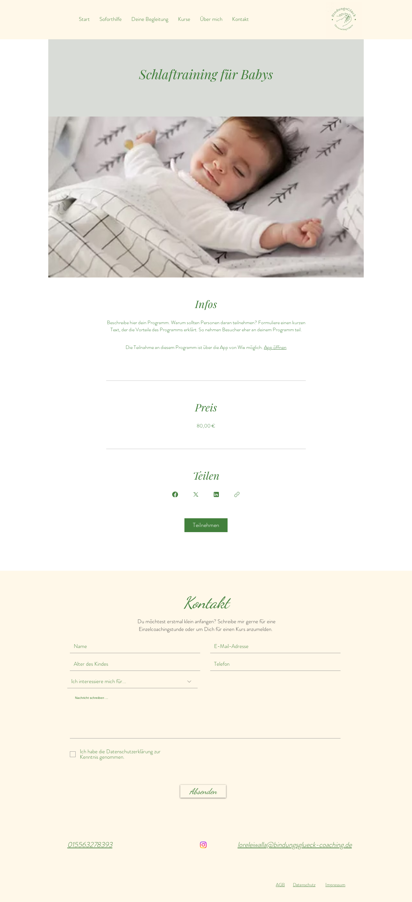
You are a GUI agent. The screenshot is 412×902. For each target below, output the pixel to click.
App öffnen (275, 347)
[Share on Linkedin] (216, 494)
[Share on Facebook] (175, 494)
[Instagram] (203, 845)
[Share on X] (196, 494)
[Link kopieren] (237, 494)
